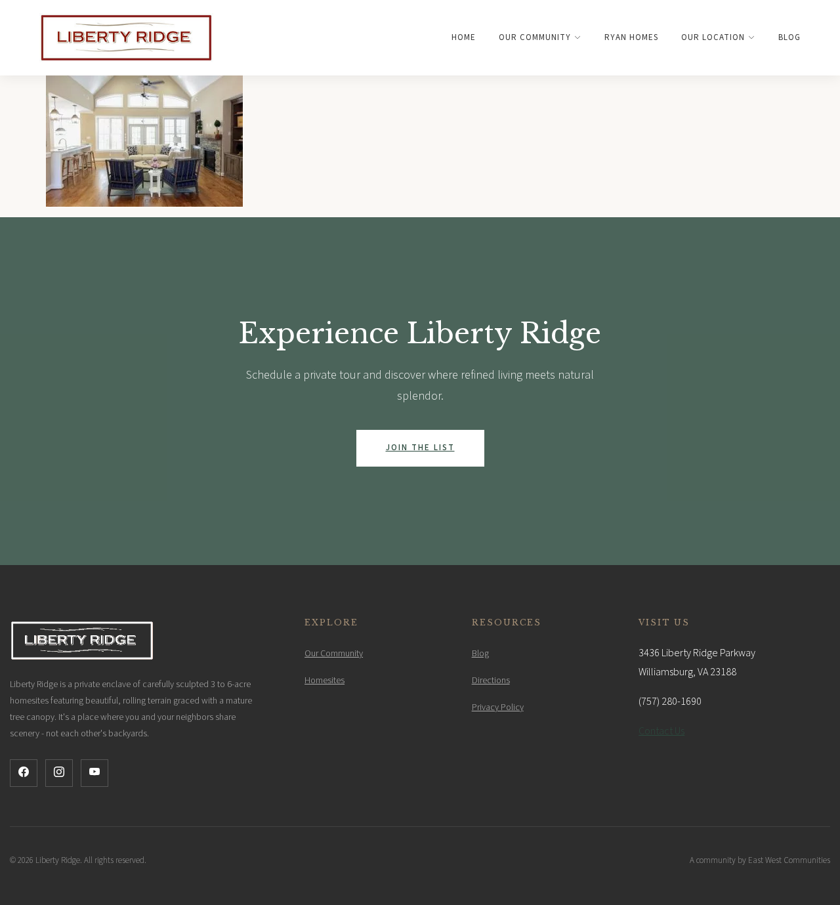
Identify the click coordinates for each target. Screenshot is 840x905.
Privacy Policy (498, 707)
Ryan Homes (631, 37)
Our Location (713, 37)
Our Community (535, 37)
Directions (491, 680)
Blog (789, 37)
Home (464, 37)
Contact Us (661, 731)
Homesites (324, 680)
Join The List (420, 447)
